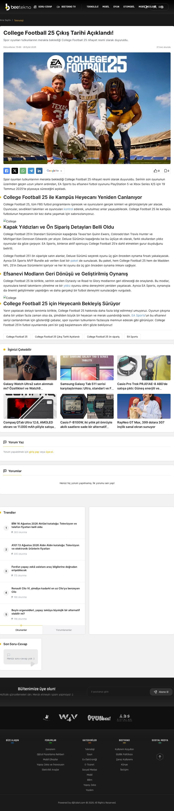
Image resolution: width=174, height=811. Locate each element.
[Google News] (54, 171)
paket (74, 260)
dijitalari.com (78, 803)
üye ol (49, 451)
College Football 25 (17, 336)
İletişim (124, 770)
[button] (156, 171)
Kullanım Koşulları (124, 749)
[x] (15, 171)
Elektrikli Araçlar (50, 770)
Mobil (105, 6)
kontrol (68, 209)
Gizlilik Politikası (124, 754)
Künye (124, 764)
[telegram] (31, 171)
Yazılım (89, 790)
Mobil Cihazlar (50, 759)
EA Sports (138, 315)
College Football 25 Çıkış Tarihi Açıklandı (57, 336)
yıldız (67, 285)
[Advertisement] (131, 531)
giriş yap (34, 451)
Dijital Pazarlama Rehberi (50, 754)
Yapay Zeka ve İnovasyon (50, 764)
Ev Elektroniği (89, 759)
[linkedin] (39, 171)
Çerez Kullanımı (124, 759)
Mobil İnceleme (147, 6)
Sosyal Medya (89, 770)
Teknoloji (92, 6)
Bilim (89, 780)
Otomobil (129, 6)
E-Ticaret (89, 764)
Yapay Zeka (89, 785)
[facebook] (6, 171)
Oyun (116, 6)
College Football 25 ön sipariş (103, 336)
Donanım (50, 749)
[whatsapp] (23, 171)
